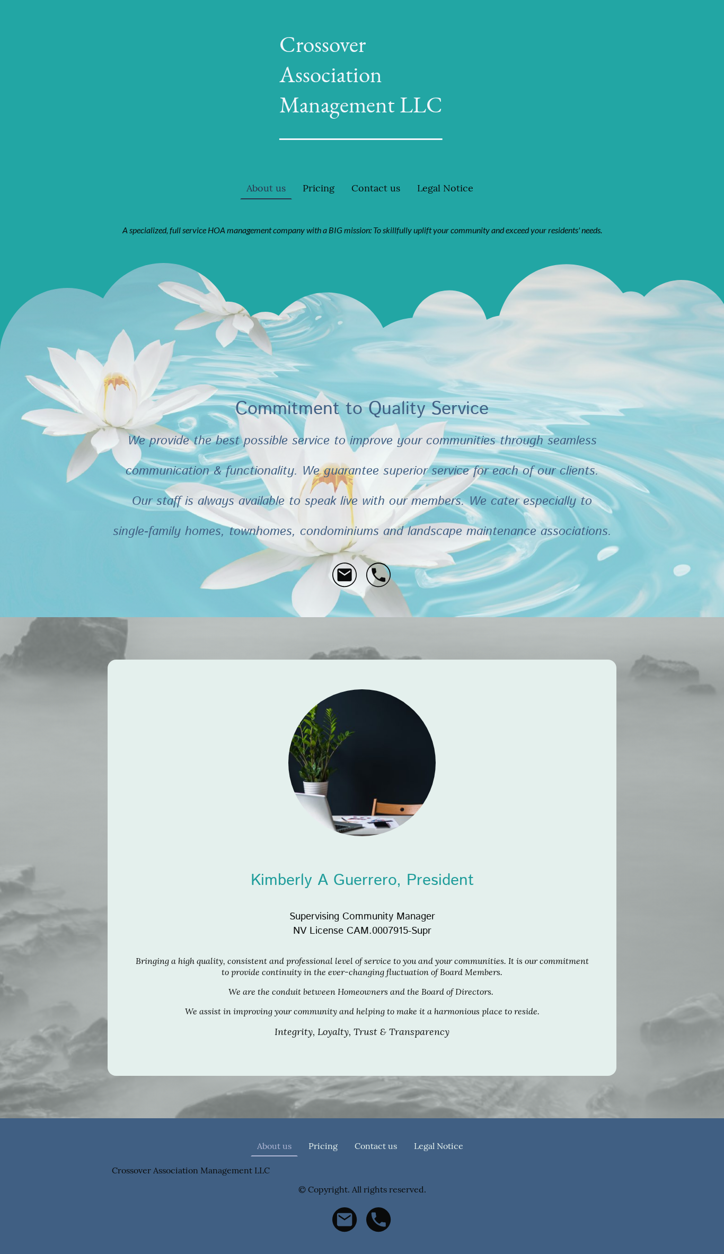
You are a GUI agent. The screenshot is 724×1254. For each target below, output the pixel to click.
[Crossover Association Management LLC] (362, 154)
